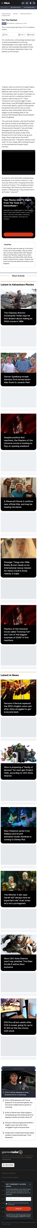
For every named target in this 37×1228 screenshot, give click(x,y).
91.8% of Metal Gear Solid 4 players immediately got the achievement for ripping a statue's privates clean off (19, 1115)
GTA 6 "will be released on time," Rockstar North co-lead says (17, 1093)
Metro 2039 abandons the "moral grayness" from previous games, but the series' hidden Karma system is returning (19, 1103)
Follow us (23, 34)
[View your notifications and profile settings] (30, 3)
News (4, 23)
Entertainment (6, 13)
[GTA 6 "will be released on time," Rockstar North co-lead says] (18, 1080)
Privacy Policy (23, 1215)
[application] (18, 161)
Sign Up (18, 1209)
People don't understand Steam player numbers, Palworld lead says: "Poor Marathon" (19, 1135)
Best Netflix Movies (15, 7)
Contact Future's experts (10, 1177)
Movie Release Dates (29, 7)
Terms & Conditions (14, 1216)
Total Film (11, 23)
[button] (34, 3)
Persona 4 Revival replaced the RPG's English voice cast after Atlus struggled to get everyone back (19, 1125)
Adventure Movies (26, 13)
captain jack (6, 15)
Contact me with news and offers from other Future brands (18, 1203)
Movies (15, 13)
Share (6, 34)
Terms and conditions (9, 1173)
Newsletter (31, 34)
